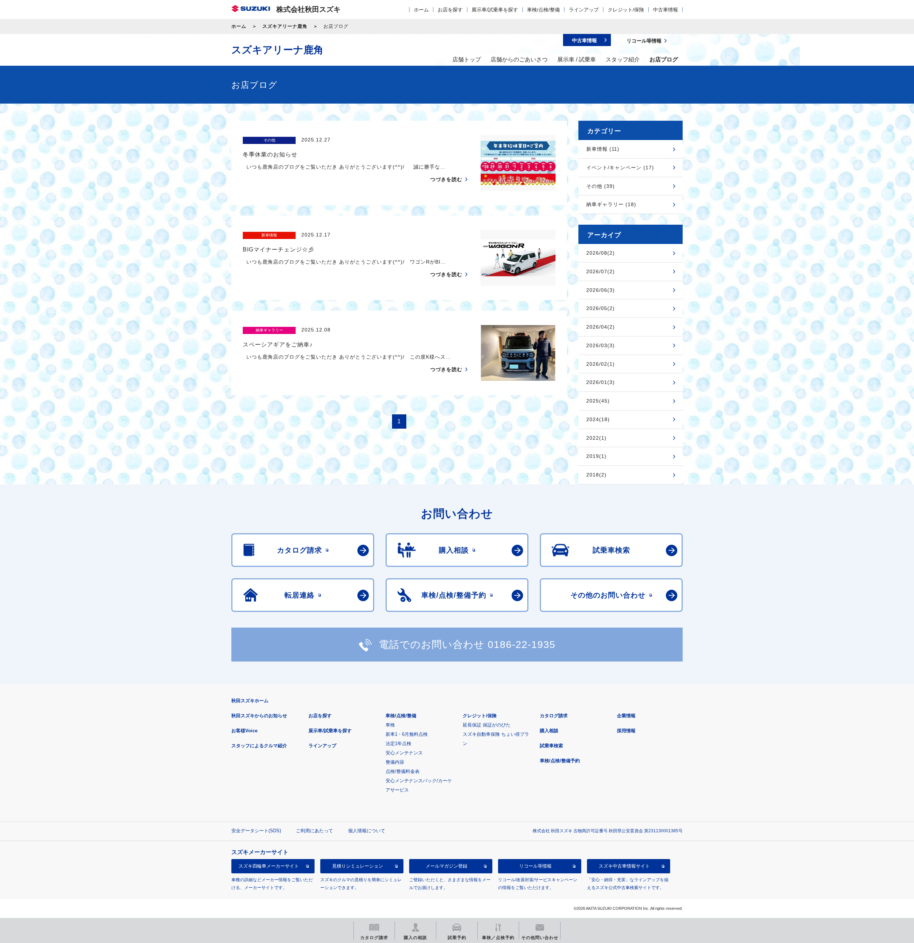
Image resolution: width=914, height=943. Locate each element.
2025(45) (598, 401)
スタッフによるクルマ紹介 (259, 745)
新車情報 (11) (602, 149)
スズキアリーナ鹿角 (284, 26)
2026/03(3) (600, 345)
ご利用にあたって (314, 830)
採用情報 (626, 730)
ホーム (421, 9)
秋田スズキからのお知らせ (259, 715)
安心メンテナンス (404, 752)
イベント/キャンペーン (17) (620, 167)
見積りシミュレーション (357, 866)
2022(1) (596, 438)
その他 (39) (600, 186)
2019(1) (596, 456)
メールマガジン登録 (446, 866)
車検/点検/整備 (543, 9)
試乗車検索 (551, 745)
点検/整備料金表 (403, 771)
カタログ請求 (554, 715)
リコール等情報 (535, 866)
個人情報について (366, 830)
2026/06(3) (600, 290)
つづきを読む (446, 179)
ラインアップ (584, 9)
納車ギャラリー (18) (611, 204)
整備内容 (395, 762)
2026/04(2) (600, 327)
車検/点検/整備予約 (560, 760)
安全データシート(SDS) (256, 830)
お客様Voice (244, 730)
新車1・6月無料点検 (407, 734)
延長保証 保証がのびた (487, 725)
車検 (390, 725)
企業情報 (626, 715)
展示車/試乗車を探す (495, 9)
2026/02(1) (600, 364)
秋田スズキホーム (249, 700)
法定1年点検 (398, 743)
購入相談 (549, 730)
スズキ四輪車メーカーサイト (268, 866)
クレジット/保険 (626, 9)
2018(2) (596, 475)
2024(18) (598, 419)
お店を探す (450, 9)
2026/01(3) (600, 382)
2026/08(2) (600, 253)
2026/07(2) (600, 271)
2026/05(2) (600, 308)
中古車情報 (665, 9)
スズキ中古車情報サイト (624, 866)
